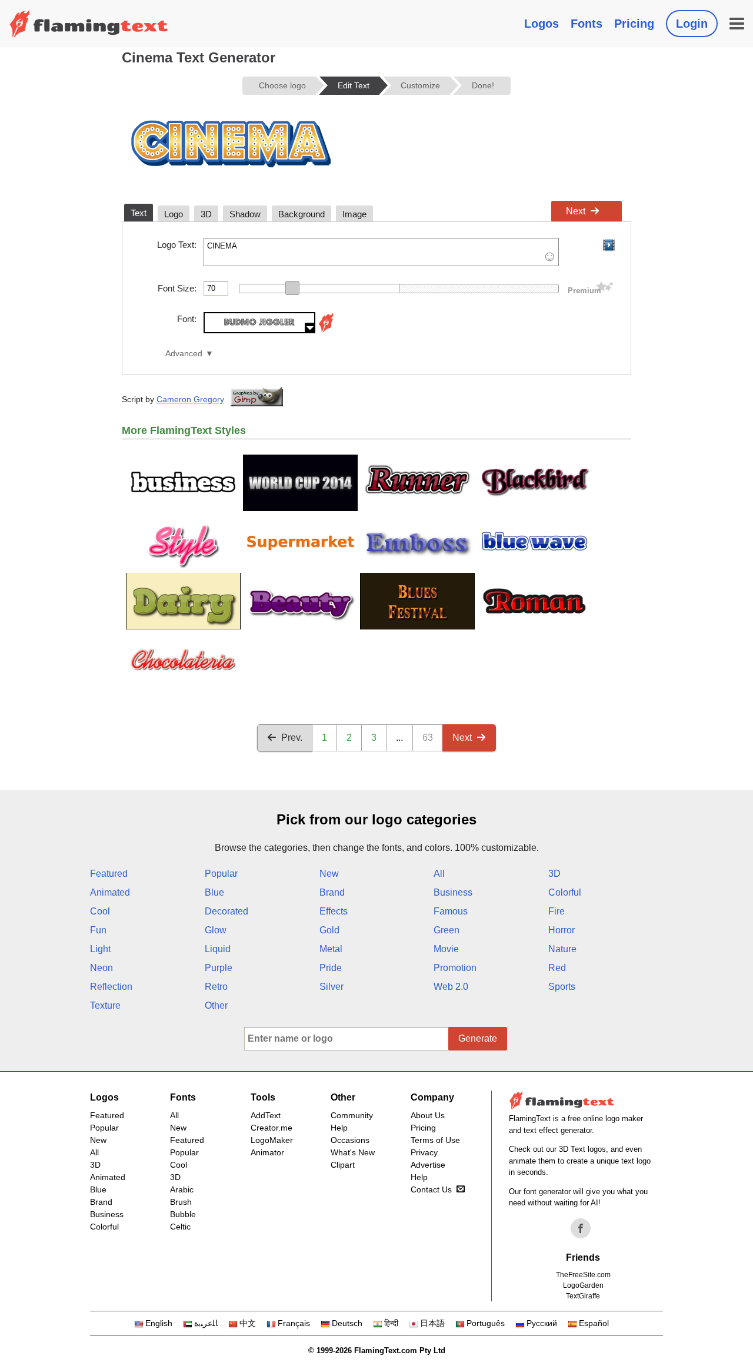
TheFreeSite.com (583, 1275)
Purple (218, 968)
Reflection (111, 987)
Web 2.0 (451, 987)
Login (692, 23)
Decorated (226, 911)
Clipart (343, 1164)
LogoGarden (583, 1285)
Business (453, 892)
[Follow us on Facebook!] (581, 1228)
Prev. (291, 738)
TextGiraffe (583, 1296)
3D (554, 874)
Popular (221, 874)
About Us (428, 1115)
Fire (556, 911)
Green (446, 930)
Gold (329, 930)
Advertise (428, 1164)
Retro (216, 987)
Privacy (424, 1152)
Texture (105, 1005)
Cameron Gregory (190, 399)
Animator (267, 1152)
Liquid (218, 949)
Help (339, 1127)
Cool (100, 911)
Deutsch (347, 1323)
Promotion (455, 968)
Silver (331, 987)
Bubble (183, 1214)
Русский (542, 1323)
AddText (266, 1115)
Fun (98, 930)
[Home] (89, 23)
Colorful (564, 892)
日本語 (432, 1323)
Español (594, 1323)
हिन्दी (391, 1323)
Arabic (182, 1189)
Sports (561, 987)
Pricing (634, 23)
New (329, 874)
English (158, 1323)
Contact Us (431, 1189)
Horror (561, 930)
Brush (181, 1202)
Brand (332, 892)
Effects (333, 911)
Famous (451, 911)
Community (352, 1115)
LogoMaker (272, 1140)
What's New (353, 1152)
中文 (247, 1323)
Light (100, 949)
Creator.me (271, 1127)
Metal (330, 949)
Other (216, 1005)
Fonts (586, 23)
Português (486, 1323)
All (439, 874)
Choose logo (282, 85)
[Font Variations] (326, 330)
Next (575, 211)
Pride (330, 968)
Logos (541, 23)
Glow (215, 930)
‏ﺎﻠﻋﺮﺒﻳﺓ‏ (206, 1323)
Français (294, 1323)
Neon (101, 968)
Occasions (350, 1140)
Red (557, 968)
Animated (110, 892)
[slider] (292, 288)
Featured (109, 874)
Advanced (183, 353)
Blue (214, 892)
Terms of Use (435, 1140)
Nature (562, 949)
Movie (446, 949)
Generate (477, 1038)
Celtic (180, 1226)
